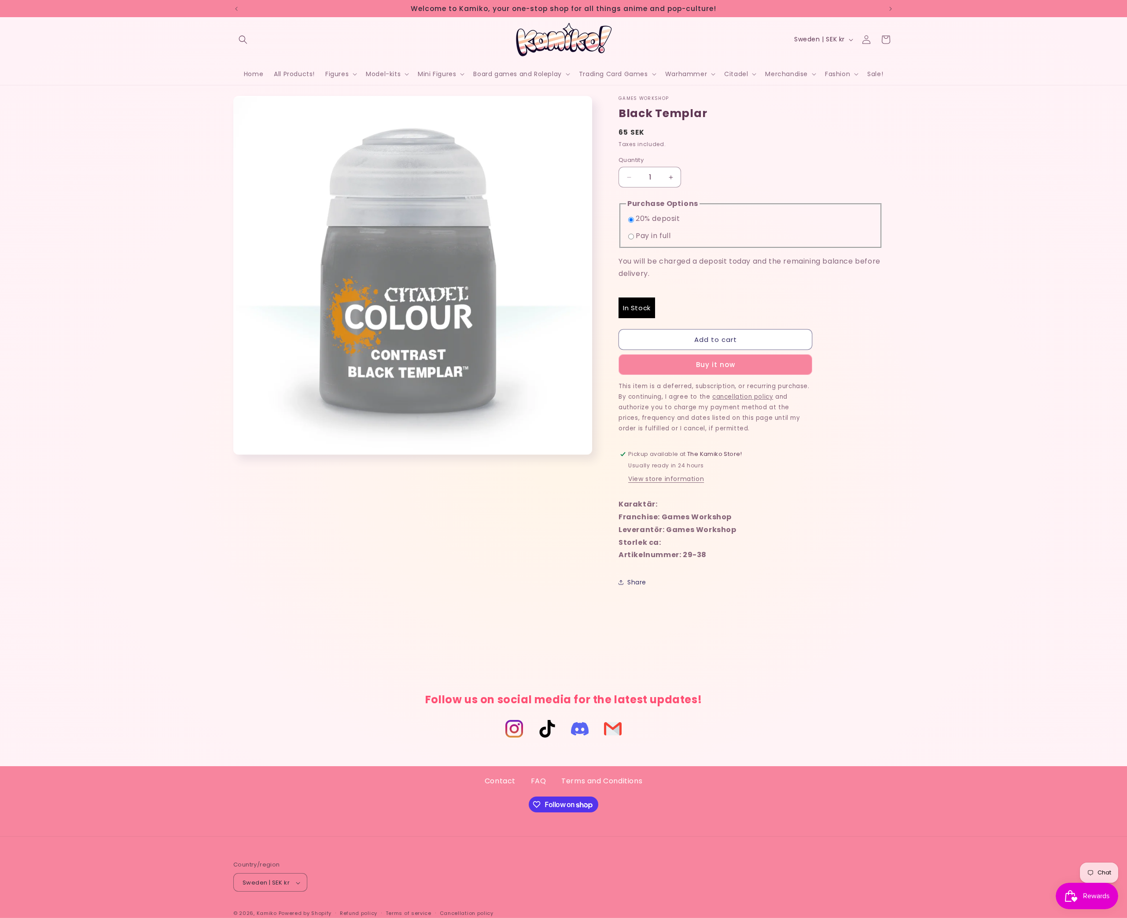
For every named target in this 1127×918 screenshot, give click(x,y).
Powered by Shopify (305, 913)
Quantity (631, 160)
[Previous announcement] (236, 8)
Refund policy (358, 913)
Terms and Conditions (601, 781)
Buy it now (715, 364)
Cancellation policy (467, 913)
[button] (243, 39)
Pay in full (653, 236)
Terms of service (408, 913)
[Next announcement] (890, 8)
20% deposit (658, 218)
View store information (666, 478)
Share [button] (636, 582)
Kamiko (267, 913)
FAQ (538, 781)
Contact (500, 781)
